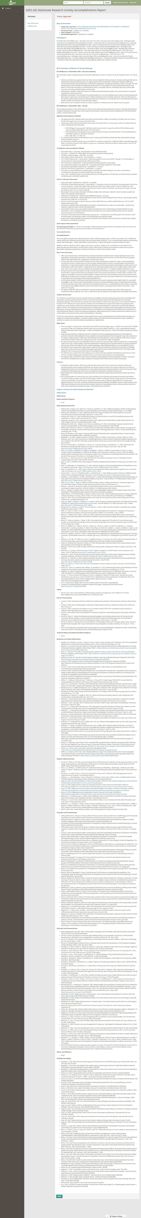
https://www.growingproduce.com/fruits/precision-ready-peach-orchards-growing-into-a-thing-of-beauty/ (94, 794)
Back (59, 1196)
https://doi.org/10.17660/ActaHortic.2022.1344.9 (76, 481)
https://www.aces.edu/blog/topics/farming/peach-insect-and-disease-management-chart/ (89, 750)
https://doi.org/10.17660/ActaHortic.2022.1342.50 (76, 448)
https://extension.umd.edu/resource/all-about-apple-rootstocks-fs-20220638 (85, 659)
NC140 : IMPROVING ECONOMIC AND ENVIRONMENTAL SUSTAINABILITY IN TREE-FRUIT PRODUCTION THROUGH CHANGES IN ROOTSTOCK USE (95, 28)
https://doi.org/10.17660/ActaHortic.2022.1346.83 (76, 505)
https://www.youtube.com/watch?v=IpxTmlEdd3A (76, 992)
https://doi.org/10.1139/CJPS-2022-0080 (73, 586)
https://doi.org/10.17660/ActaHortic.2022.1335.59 (90, 552)
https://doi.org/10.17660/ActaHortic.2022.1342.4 (115, 475)
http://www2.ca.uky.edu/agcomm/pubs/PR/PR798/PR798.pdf (115, 746)
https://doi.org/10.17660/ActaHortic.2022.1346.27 (107, 556)
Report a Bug (117, 1216)
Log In (107, 2)
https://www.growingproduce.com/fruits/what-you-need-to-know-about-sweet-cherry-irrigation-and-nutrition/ (95, 790)
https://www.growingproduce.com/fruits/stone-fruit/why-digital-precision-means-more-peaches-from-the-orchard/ (97, 787)
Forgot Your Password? (120, 2)
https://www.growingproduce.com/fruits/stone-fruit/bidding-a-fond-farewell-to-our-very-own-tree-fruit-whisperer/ (99, 782)
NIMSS (12, 3)
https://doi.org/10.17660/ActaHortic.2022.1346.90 (102, 467)
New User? (133, 2)
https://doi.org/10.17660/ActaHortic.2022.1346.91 (85, 471)
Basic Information (33, 23)
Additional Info (32, 26)
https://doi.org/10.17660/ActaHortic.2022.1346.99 (76, 562)
